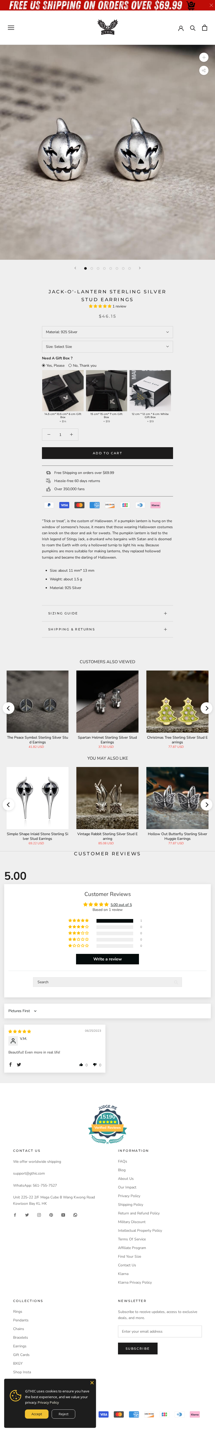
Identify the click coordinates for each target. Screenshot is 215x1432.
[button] (100, 306)
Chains (18, 1328)
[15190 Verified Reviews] (107, 1145)
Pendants (21, 1320)
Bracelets (20, 1337)
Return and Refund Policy (139, 1213)
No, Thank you (84, 365)
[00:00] (107, 152)
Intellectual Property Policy (140, 1230)
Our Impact (127, 1187)
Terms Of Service (132, 1239)
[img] (19, 1031)
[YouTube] (63, 1215)
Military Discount (132, 1221)
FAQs (122, 1161)
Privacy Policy (129, 1195)
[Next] (140, 268)
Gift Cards (21, 1354)
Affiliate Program (132, 1247)
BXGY (18, 1363)
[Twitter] (27, 1215)
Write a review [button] (107, 959)
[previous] (8, 708)
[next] (206, 708)
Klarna (123, 1273)
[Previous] (75, 268)
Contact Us (127, 1265)
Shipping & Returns (71, 629)
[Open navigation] (11, 27)
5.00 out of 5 (121, 904)
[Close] (92, 1382)
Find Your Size (129, 1256)
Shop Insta (22, 1372)
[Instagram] (39, 1215)
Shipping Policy (130, 1204)
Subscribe (138, 1348)
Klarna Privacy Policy (135, 1282)
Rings (17, 1311)
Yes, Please (55, 365)
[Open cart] (204, 28)
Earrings (19, 1346)
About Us (126, 1178)
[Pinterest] (51, 1215)
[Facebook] (15, 1215)
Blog (122, 1170)
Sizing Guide (63, 613)
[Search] (193, 27)
